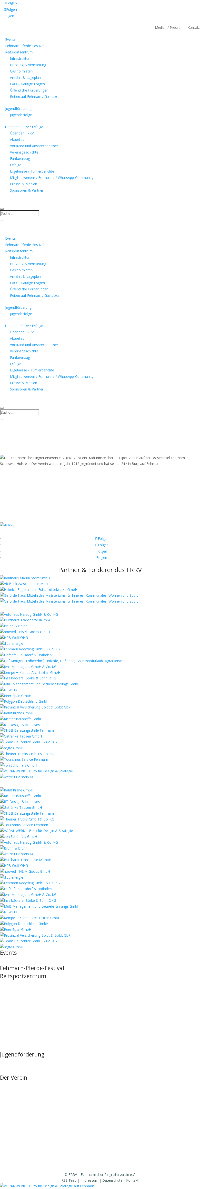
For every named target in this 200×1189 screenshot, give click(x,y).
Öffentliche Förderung (17, 1039)
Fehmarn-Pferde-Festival (24, 45)
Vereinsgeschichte (24, 152)
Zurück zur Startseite (29, 450)
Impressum (89, 1180)
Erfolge (15, 165)
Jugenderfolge (21, 115)
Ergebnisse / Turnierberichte (32, 171)
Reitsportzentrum (19, 52)
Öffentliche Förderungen (29, 90)
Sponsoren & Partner (26, 190)
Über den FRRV (22, 133)
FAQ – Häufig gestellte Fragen (23, 1030)
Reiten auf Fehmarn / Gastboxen (35, 96)
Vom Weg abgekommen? (36, 426)
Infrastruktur (20, 58)
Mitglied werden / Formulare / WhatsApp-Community (51, 177)
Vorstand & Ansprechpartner (22, 1104)
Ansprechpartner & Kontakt (21, 1071)
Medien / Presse (167, 27)
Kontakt (194, 27)
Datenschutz (112, 1180)
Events (10, 39)
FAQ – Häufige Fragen (27, 84)
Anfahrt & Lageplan (25, 77)
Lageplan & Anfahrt (15, 1021)
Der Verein (13, 1077)
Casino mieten (21, 71)
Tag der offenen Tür (16, 984)
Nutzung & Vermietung (28, 64)
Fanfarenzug (20, 158)
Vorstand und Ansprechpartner (34, 146)
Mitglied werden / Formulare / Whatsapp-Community (41, 1150)
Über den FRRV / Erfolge (24, 126)
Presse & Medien (23, 184)
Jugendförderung (18, 108)
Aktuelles (17, 139)
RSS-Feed (69, 1180)
